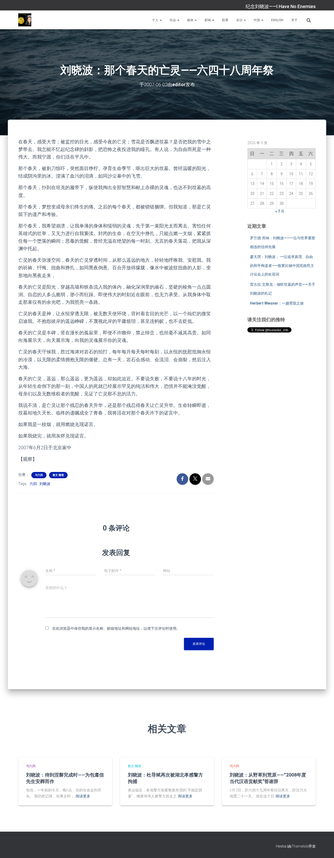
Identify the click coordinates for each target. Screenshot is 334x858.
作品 (173, 20)
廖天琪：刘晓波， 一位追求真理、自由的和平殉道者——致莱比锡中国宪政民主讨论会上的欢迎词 (282, 265)
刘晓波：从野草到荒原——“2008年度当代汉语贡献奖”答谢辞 (268, 778)
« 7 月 (279, 211)
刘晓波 (44, 484)
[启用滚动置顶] (323, 847)
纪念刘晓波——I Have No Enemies (281, 6)
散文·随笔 (58, 475)
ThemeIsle (299, 846)
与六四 (39, 475)
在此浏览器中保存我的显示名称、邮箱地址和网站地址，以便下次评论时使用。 (116, 628)
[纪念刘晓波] (24, 19)
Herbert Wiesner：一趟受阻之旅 (277, 303)
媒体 (190, 20)
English (277, 20)
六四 (33, 484)
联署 (225, 20)
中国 (257, 20)
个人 (155, 20)
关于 (294, 20)
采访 (239, 20)
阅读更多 (83, 796)
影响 (208, 20)
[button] (160, 20)
